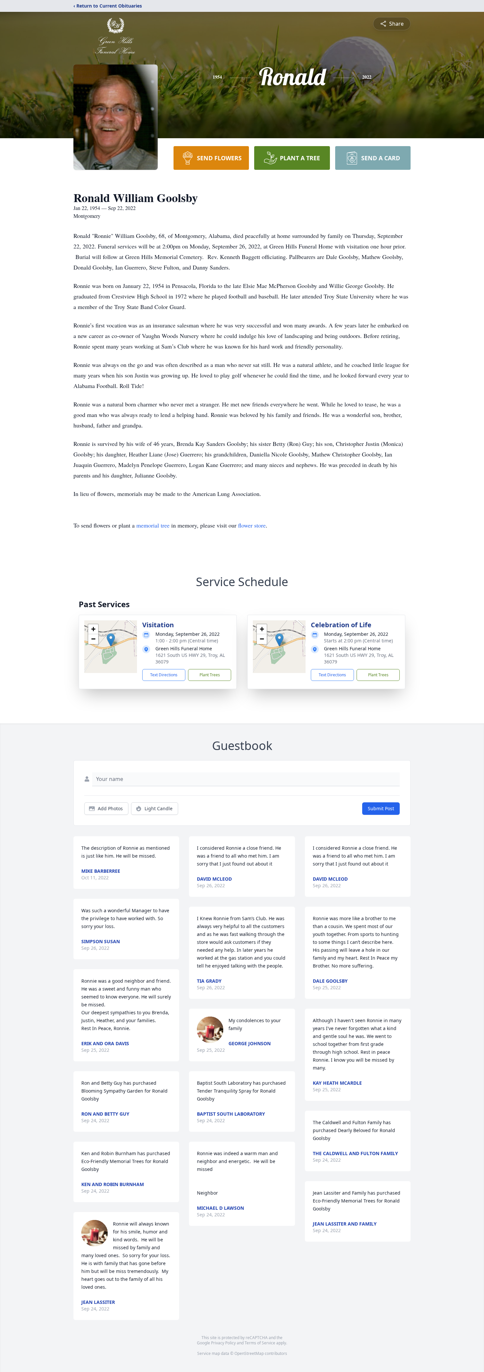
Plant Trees (210, 675)
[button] (111, 640)
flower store (252, 525)
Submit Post (381, 808)
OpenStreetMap (249, 1353)
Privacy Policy (223, 1343)
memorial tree (153, 525)
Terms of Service (260, 1343)
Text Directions (163, 675)
